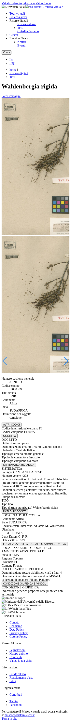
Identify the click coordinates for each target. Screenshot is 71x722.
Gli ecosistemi (18, 17)
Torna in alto (9, 718)
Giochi (13, 34)
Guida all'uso (17, 674)
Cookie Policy (18, 636)
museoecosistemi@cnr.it (20, 715)
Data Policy (16, 629)
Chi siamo (15, 626)
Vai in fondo (43, 3)
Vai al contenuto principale (18, 3)
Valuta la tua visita (20, 660)
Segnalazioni (17, 650)
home (12, 69)
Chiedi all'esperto (28, 31)
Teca (20, 27)
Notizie (21, 42)
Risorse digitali (18, 73)
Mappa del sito (18, 653)
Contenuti (15, 657)
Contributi (15, 694)
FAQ (12, 681)
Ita (11, 59)
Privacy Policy (18, 633)
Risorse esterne (26, 24)
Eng (12, 63)
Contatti (14, 622)
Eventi (21, 45)
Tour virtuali (17, 13)
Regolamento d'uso (21, 677)
